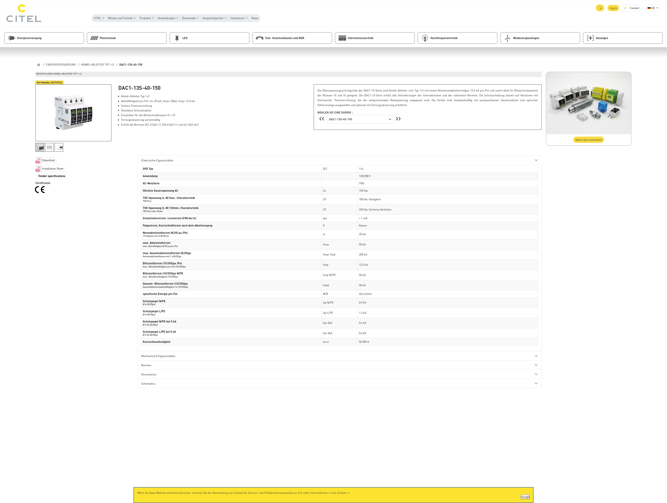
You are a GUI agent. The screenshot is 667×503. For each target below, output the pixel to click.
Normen (146, 365)
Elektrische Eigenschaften (157, 160)
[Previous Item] (322, 118)
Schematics (148, 383)
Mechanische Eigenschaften (158, 356)
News (255, 18)
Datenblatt (48, 160)
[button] (600, 7)
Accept (525, 496)
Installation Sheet (52, 168)
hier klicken (339, 492)
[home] (38, 64)
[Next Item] (398, 118)
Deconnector (149, 374)
